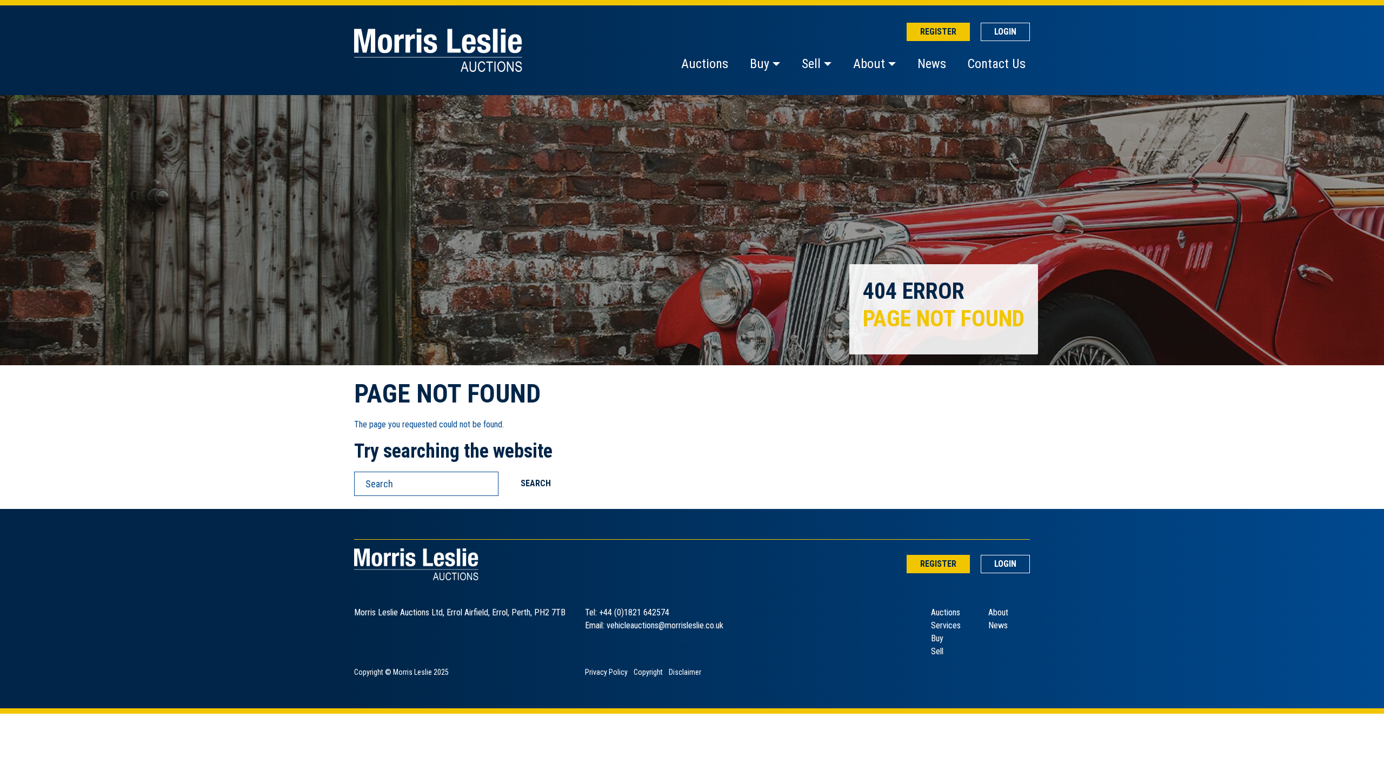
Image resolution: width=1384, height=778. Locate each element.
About (998, 612)
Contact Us (997, 63)
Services (946, 625)
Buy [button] (759, 63)
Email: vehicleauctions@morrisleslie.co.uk (654, 625)
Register (938, 31)
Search (536, 483)
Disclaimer (685, 672)
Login (1005, 31)
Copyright (648, 672)
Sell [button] (811, 63)
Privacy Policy (606, 672)
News (931, 63)
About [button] (869, 63)
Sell (937, 651)
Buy (937, 638)
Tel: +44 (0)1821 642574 (627, 612)
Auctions (704, 63)
